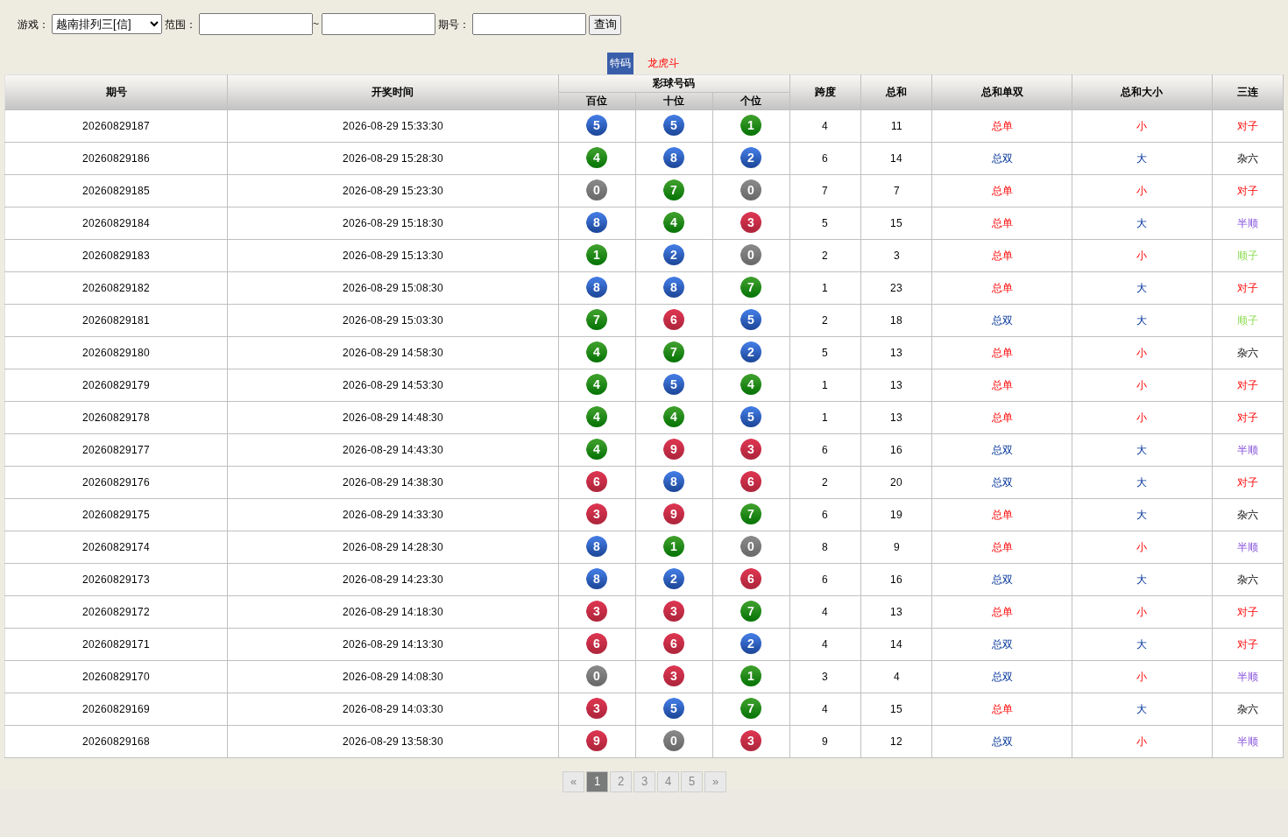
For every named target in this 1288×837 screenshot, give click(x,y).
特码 (620, 63)
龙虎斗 (663, 63)
